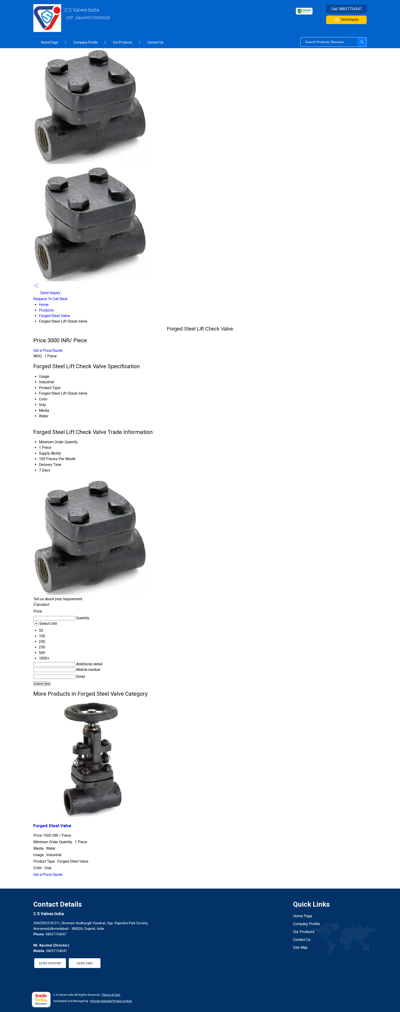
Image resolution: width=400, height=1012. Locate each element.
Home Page (49, 42)
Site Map (300, 947)
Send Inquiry (350, 19)
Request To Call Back (50, 299)
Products (46, 310)
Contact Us (155, 42)
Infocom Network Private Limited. (111, 1001)
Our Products (122, 42)
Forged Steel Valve (54, 316)
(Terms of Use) (110, 994)
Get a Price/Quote (47, 350)
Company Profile (85, 42)
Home (44, 304)
